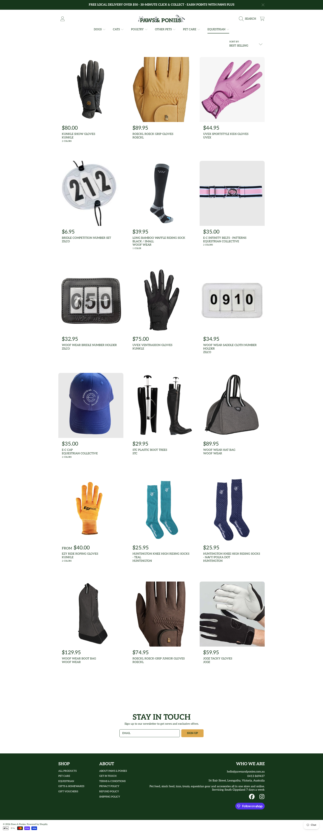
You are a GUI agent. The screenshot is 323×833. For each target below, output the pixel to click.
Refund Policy (109, 791)
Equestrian (216, 29)
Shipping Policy (109, 796)
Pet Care (190, 29)
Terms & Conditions (112, 781)
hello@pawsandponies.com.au (246, 771)
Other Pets (164, 29)
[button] (248, 19)
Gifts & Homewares (71, 786)
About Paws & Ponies (113, 770)
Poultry (137, 29)
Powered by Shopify (37, 824)
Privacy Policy (109, 786)
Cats (117, 29)
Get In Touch (107, 776)
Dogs (98, 29)
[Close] (263, 5)
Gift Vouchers (68, 791)
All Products (67, 770)
